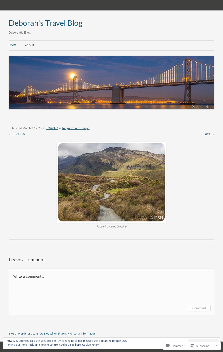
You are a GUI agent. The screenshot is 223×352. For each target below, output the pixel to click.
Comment (199, 308)
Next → (209, 134)
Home (12, 45)
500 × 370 (52, 128)
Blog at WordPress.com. (24, 333)
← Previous (17, 134)
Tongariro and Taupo (76, 128)
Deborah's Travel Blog (45, 22)
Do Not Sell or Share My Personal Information (68, 333)
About (29, 45)
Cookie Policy (90, 345)
